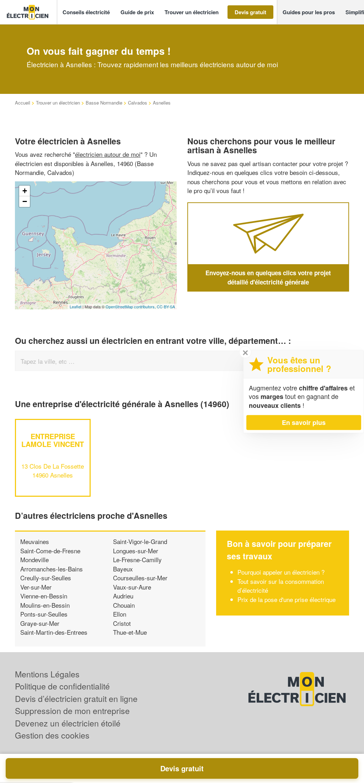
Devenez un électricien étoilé (68, 723)
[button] (86, 12)
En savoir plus (304, 422)
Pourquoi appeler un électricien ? (281, 572)
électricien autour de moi (107, 154)
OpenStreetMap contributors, (131, 306)
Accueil (22, 102)
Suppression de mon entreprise (72, 711)
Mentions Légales (47, 674)
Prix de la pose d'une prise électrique (286, 599)
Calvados (137, 102)
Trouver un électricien (58, 102)
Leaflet (75, 306)
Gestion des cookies (52, 735)
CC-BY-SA (166, 306)
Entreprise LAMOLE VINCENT (52, 440)
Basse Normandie (104, 102)
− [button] (24, 201)
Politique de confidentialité (62, 686)
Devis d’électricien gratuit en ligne (76, 698)
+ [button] (24, 190)
